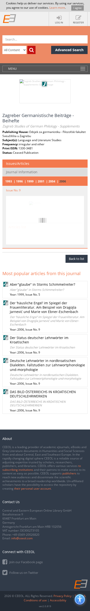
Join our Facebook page (26, 562)
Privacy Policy (63, 596)
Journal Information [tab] (21, 172)
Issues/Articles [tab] (17, 163)
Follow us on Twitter (23, 572)
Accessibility (58, 600)
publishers (69, 473)
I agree (77, 8)
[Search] (31, 50)
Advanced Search (69, 50)
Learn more (57, 8)
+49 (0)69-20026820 (25, 535)
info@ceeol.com (22, 538)
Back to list (76, 259)
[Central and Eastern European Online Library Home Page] (9, 18)
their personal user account (32, 488)
